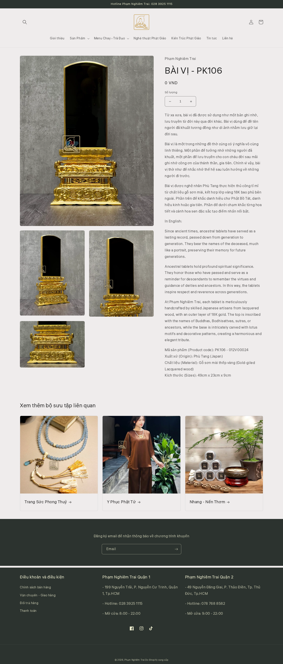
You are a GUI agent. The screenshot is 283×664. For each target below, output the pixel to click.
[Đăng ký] (176, 549)
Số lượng (171, 93)
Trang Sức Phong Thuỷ (46, 502)
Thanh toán (28, 611)
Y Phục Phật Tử (121, 502)
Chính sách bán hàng (35, 587)
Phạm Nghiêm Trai (134, 660)
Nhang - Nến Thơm (207, 502)
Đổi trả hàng (29, 603)
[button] (25, 22)
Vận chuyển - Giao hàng (37, 595)
